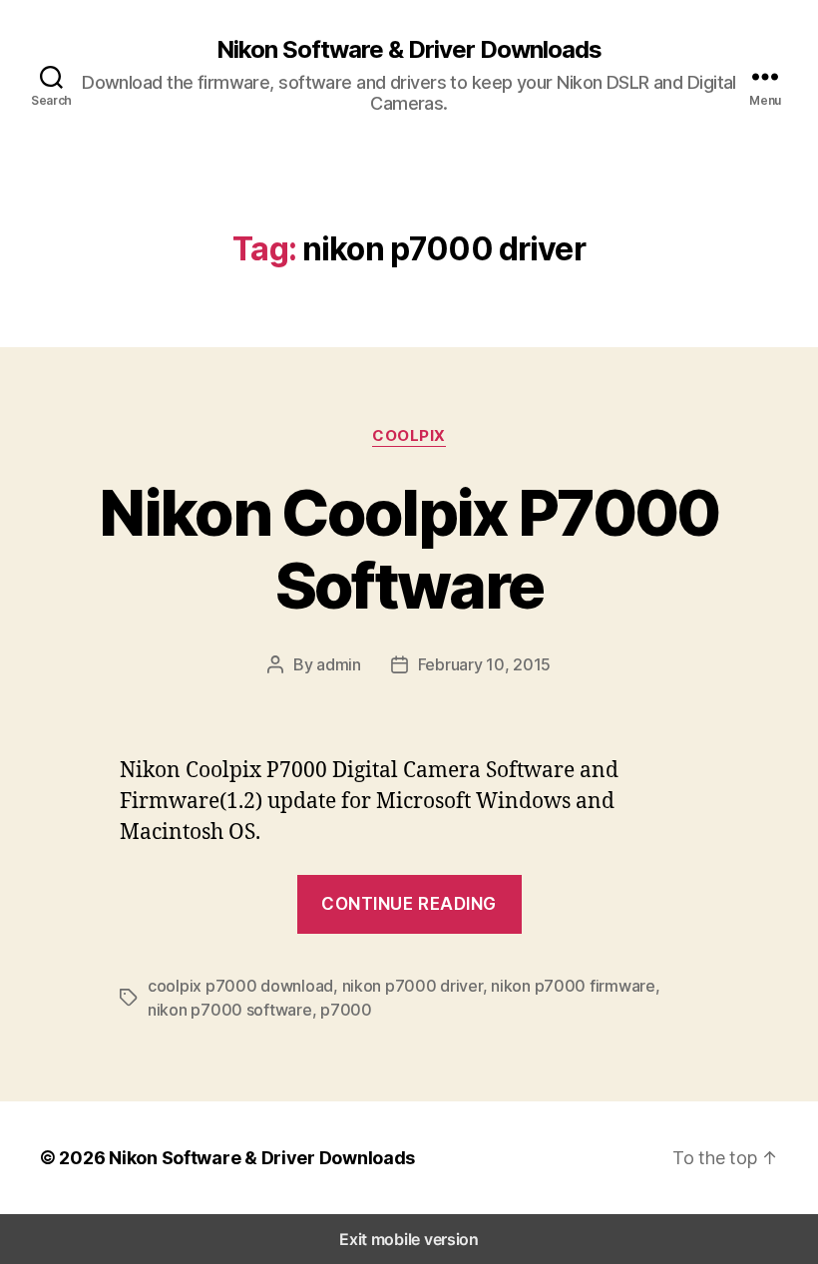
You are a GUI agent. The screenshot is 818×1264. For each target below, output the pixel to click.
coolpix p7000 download (240, 986)
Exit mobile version (409, 1239)
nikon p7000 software (230, 1010)
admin (338, 664)
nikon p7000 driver (412, 986)
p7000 (346, 1010)
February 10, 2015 (484, 664)
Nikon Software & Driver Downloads (409, 50)
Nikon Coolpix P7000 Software (408, 549)
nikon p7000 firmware (573, 986)
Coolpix (409, 436)
